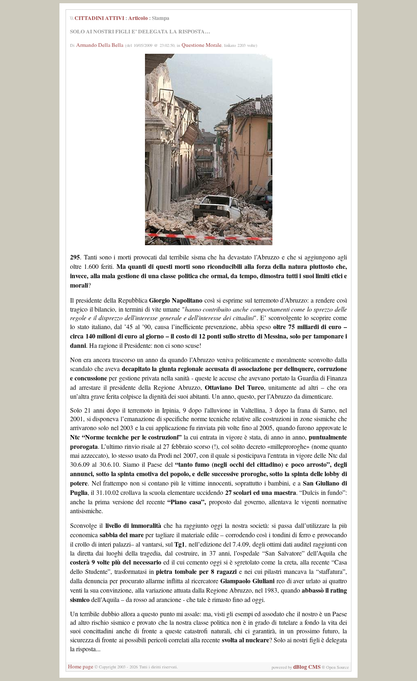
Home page (80, 666)
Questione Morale (202, 44)
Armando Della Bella (99, 44)
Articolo (138, 18)
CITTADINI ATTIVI (99, 18)
